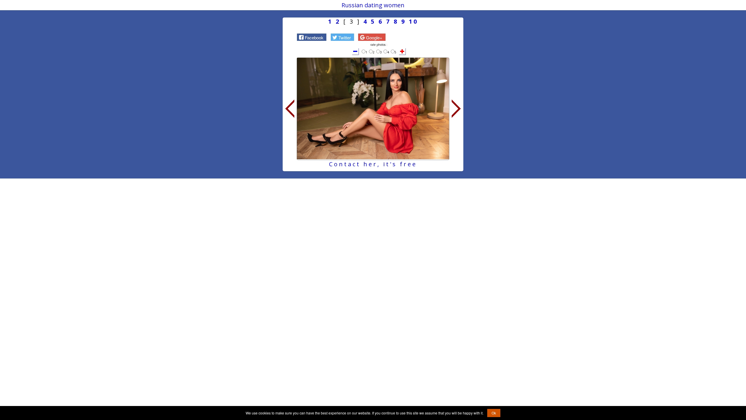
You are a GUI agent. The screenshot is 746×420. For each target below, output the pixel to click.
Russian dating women (373, 5)
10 (413, 21)
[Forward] (456, 108)
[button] (311, 37)
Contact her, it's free (373, 164)
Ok (494, 412)
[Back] (290, 108)
